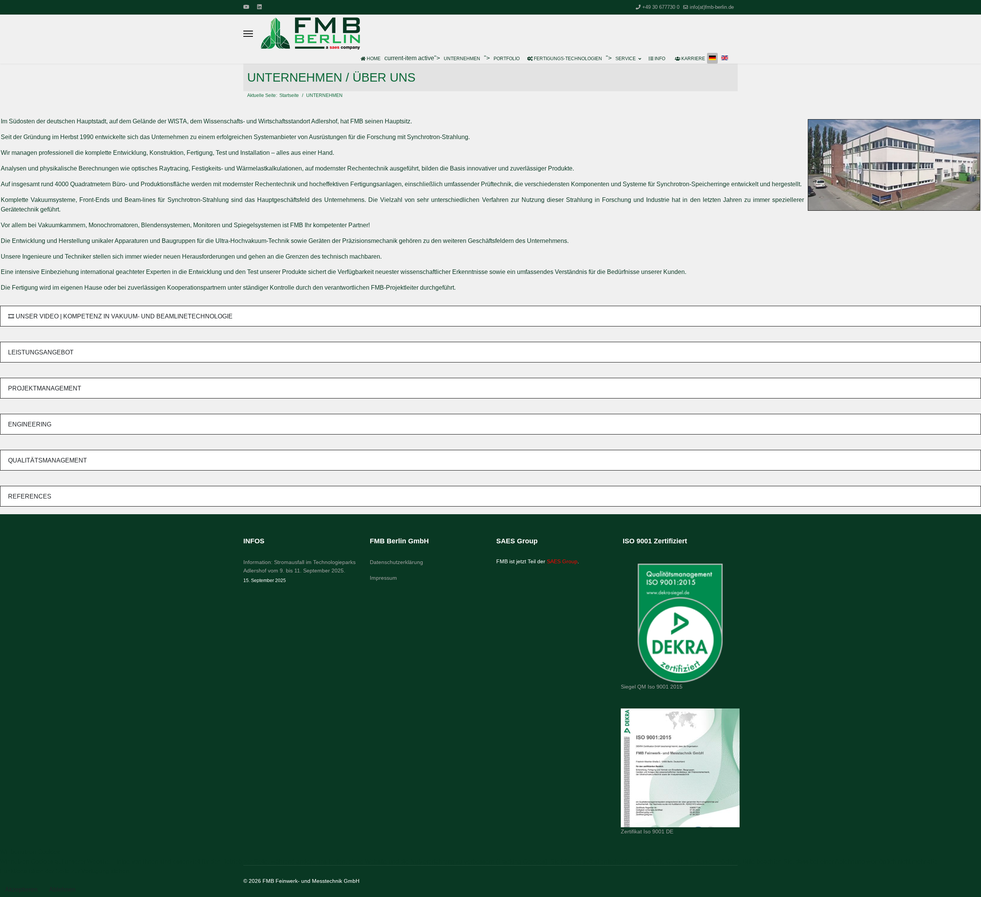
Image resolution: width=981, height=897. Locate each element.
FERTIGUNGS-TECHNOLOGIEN (567, 58)
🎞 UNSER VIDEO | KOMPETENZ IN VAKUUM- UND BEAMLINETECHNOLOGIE (120, 316)
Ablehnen (62, 889)
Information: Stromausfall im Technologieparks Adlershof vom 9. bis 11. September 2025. (299, 571)
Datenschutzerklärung (396, 562)
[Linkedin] (259, 7)
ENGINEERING (29, 424)
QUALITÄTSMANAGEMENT (47, 460)
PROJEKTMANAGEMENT (44, 388)
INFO (659, 58)
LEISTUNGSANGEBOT (41, 352)
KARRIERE (692, 58)
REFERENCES (29, 496)
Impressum (383, 578)
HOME (373, 58)
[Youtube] (246, 7)
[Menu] (248, 34)
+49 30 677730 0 (660, 7)
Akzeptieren (21, 889)
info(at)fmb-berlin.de (712, 7)
